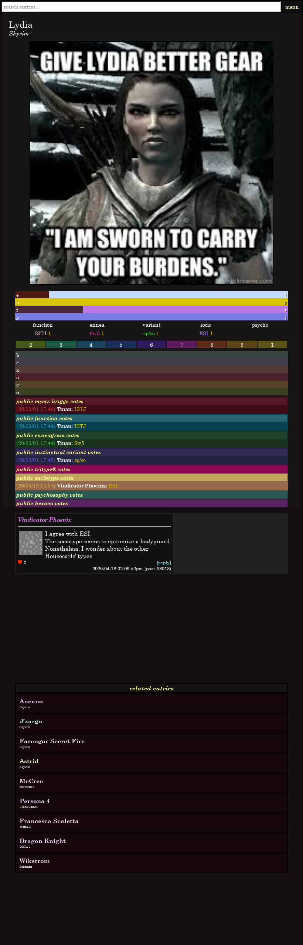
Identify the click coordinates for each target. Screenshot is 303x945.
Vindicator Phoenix (44, 519)
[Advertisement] (151, 631)
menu (292, 7)
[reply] (164, 562)
